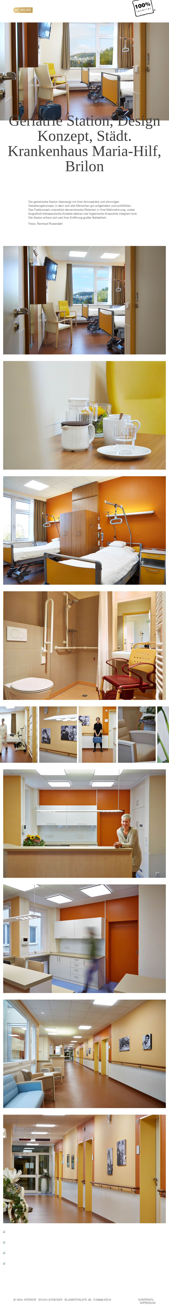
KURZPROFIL (146, 1300)
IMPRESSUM (148, 1303)
